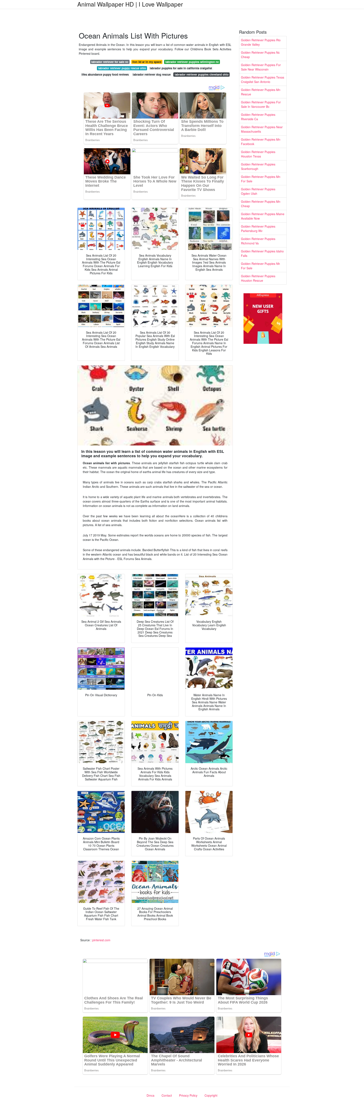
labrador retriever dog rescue (152, 74)
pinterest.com (101, 940)
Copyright (211, 1095)
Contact (167, 1095)
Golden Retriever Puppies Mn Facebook (260, 141)
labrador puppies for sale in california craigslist (181, 68)
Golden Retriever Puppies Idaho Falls (262, 253)
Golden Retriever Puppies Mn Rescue (260, 92)
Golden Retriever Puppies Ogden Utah (258, 191)
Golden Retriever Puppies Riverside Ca (258, 116)
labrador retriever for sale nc (109, 62)
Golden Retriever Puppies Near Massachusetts (262, 129)
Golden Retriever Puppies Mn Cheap (260, 203)
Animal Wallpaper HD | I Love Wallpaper (130, 4)
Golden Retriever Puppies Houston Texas (258, 154)
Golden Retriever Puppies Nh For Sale (260, 265)
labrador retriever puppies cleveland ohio (202, 74)
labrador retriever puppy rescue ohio (122, 68)
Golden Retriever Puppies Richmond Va (258, 241)
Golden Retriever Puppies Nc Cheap (260, 54)
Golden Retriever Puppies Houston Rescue (258, 278)
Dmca (150, 1095)
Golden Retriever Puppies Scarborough (258, 166)
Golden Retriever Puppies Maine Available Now (262, 216)
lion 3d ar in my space (146, 62)
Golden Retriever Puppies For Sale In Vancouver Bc (261, 104)
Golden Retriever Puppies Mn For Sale (260, 179)
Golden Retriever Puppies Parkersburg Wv (258, 228)
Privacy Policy (188, 1095)
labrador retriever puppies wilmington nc (192, 62)
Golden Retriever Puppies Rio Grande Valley (261, 42)
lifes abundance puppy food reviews (105, 74)
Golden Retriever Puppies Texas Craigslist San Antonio (262, 79)
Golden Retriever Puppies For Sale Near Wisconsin (261, 67)
